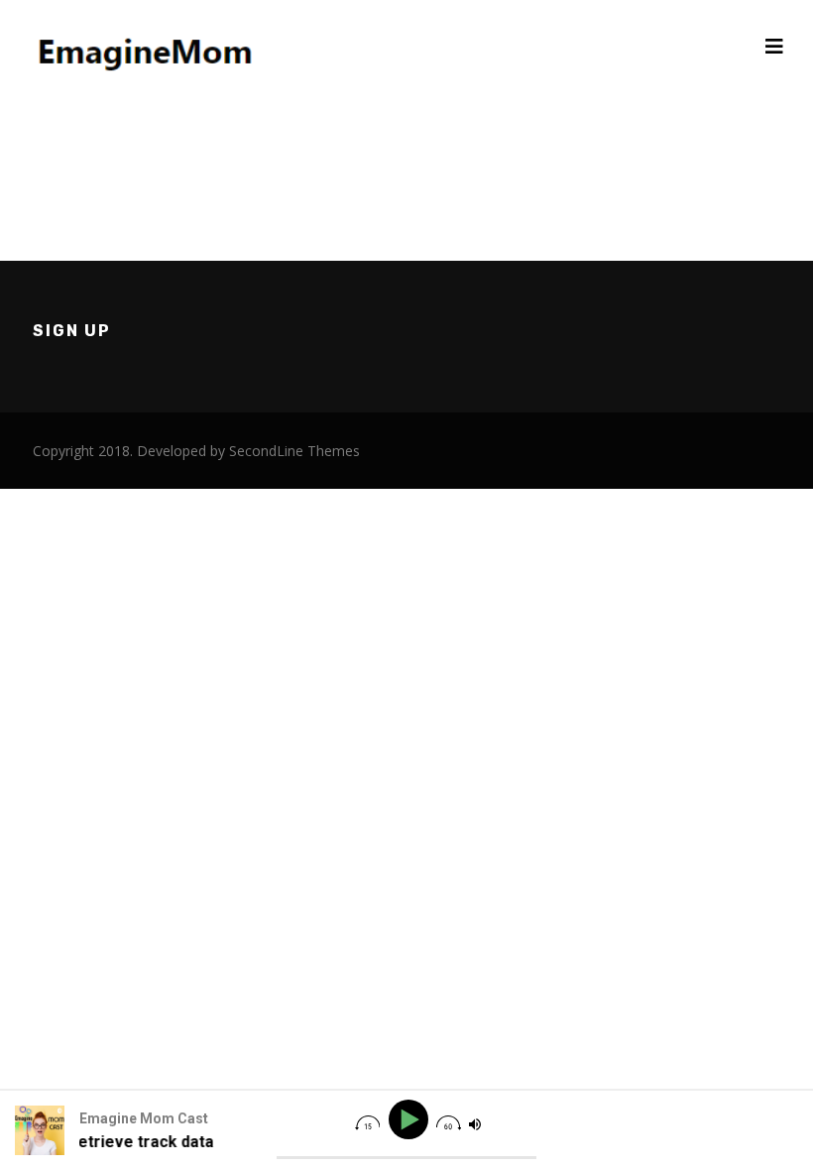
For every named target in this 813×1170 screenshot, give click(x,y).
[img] (367, 1122)
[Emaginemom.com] (149, 45)
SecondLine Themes (294, 450)
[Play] (411, 1120)
